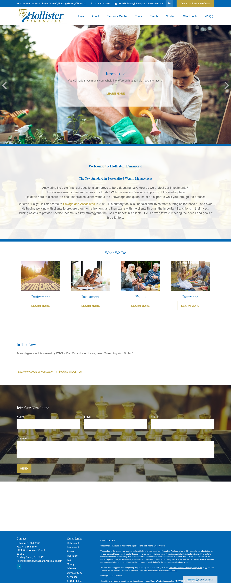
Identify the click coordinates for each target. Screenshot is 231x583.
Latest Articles (74, 572)
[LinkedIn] (169, 3)
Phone (155, 416)
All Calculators (74, 581)
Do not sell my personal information (162, 570)
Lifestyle (71, 568)
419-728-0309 (102, 3)
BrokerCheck (159, 545)
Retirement (73, 543)
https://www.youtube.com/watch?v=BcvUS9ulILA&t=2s (49, 371)
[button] (80, 16)
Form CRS (110, 540)
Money (70, 564)
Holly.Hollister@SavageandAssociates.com (141, 3)
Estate (70, 551)
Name (20, 416)
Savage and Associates (79, 203)
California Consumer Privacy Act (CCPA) (185, 567)
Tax (69, 560)
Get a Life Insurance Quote (195, 3)
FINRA (177, 580)
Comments (23, 438)
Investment (73, 547)
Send (24, 468)
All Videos (72, 576)
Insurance (72, 555)
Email (87, 416)
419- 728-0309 (32, 543)
